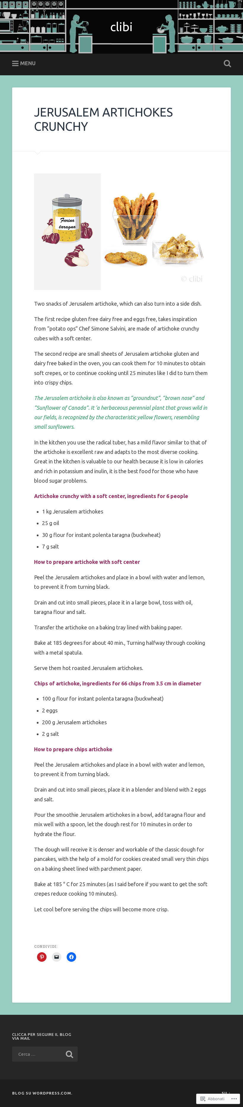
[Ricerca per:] (45, 1054)
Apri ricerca (226, 64)
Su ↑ (226, 1093)
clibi (121, 27)
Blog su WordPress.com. (42, 1093)
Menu (28, 63)
